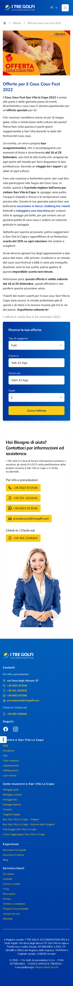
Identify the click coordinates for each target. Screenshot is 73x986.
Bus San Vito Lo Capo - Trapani (21, 819)
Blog (5, 859)
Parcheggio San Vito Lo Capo (19, 829)
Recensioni (9, 893)
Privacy (7, 898)
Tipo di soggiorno (18, 338)
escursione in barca (30, 206)
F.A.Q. (6, 888)
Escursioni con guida (14, 849)
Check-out (14, 373)
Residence (9, 750)
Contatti (7, 879)
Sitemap (7, 918)
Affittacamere (11, 770)
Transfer (7, 809)
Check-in (14, 355)
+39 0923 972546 (25, 487)
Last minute (9, 775)
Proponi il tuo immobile (16, 908)
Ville (5, 755)
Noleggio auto (11, 789)
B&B (5, 745)
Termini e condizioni (14, 903)
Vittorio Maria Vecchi (46, 967)
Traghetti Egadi (11, 814)
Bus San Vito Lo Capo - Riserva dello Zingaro (28, 824)
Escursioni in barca (13, 854)
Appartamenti (10, 765)
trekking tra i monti (57, 206)
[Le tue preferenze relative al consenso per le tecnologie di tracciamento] (3, 739)
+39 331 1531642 (25, 498)
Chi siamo (8, 874)
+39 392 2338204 (25, 538)
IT (51, 7)
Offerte (17, 23)
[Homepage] (4, 23)
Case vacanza (11, 760)
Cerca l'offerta (36, 410)
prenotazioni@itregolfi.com (31, 518)
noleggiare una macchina (33, 210)
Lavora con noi (11, 913)
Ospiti (12, 390)
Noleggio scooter (12, 794)
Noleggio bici (10, 799)
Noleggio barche (12, 804)
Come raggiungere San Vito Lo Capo (24, 834)
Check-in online (11, 883)
